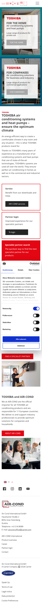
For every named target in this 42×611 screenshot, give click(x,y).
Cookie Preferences (10, 600)
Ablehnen (21, 346)
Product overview (9, 539)
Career (4, 543)
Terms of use (7, 586)
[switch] (36, 315)
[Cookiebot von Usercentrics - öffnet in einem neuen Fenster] (29, 263)
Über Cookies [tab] (34, 270)
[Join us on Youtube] (28, 489)
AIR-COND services (17, 203)
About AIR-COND (13, 433)
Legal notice (7, 591)
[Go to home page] (14, 3)
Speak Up (6, 582)
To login (12, 232)
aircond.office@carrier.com (19, 529)
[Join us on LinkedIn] (20, 489)
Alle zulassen (21, 339)
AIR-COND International (12, 536)
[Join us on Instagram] (12, 489)
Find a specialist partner (17, 356)
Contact (5, 551)
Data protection (8, 595)
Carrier (28, 566)
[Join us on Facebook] (4, 489)
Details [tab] (20, 270)
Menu (37, 3)
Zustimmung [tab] (8, 270)
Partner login (7, 547)
